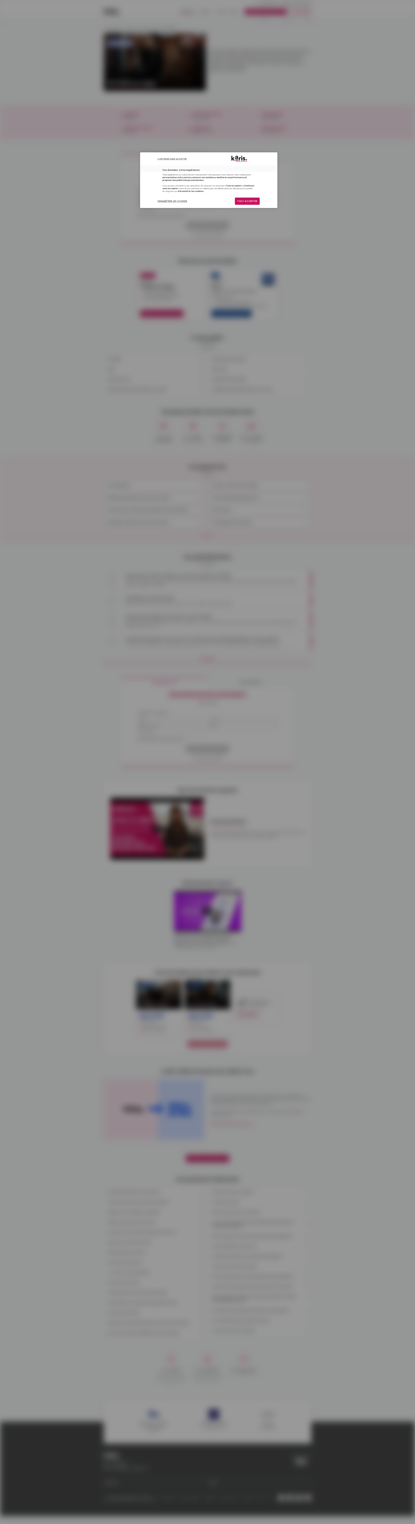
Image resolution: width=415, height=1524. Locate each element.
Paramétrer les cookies (172, 201)
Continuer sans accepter (172, 159)
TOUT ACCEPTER (247, 201)
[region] (208, 180)
